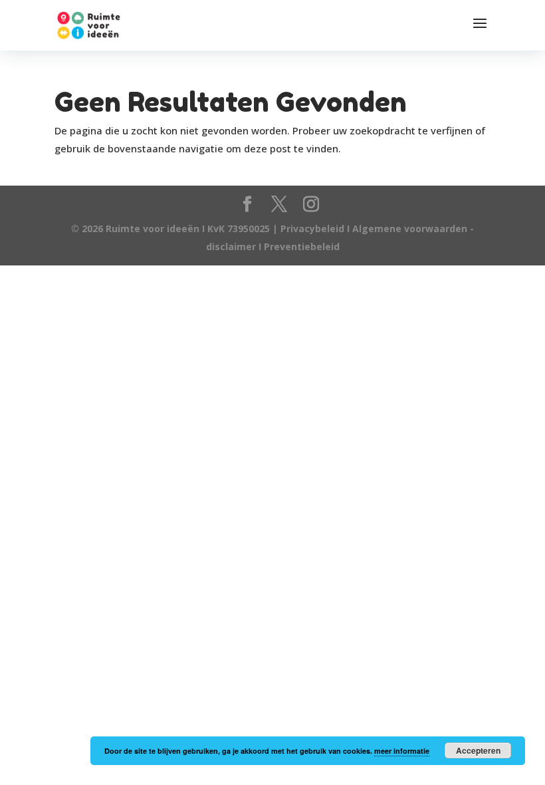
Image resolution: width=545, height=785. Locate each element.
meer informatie (401, 751)
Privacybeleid (313, 228)
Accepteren (478, 750)
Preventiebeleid (302, 246)
